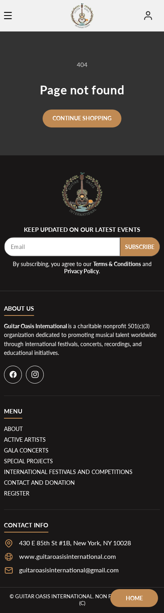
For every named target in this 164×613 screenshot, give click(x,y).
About (13, 428)
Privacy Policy (81, 271)
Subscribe (139, 246)
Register (16, 493)
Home (134, 598)
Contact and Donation (39, 482)
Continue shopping (82, 118)
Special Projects (28, 461)
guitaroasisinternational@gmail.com (69, 570)
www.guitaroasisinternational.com (67, 556)
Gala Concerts (26, 450)
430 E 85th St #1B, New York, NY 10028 (75, 542)
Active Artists (25, 439)
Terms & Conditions (117, 263)
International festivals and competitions (68, 471)
